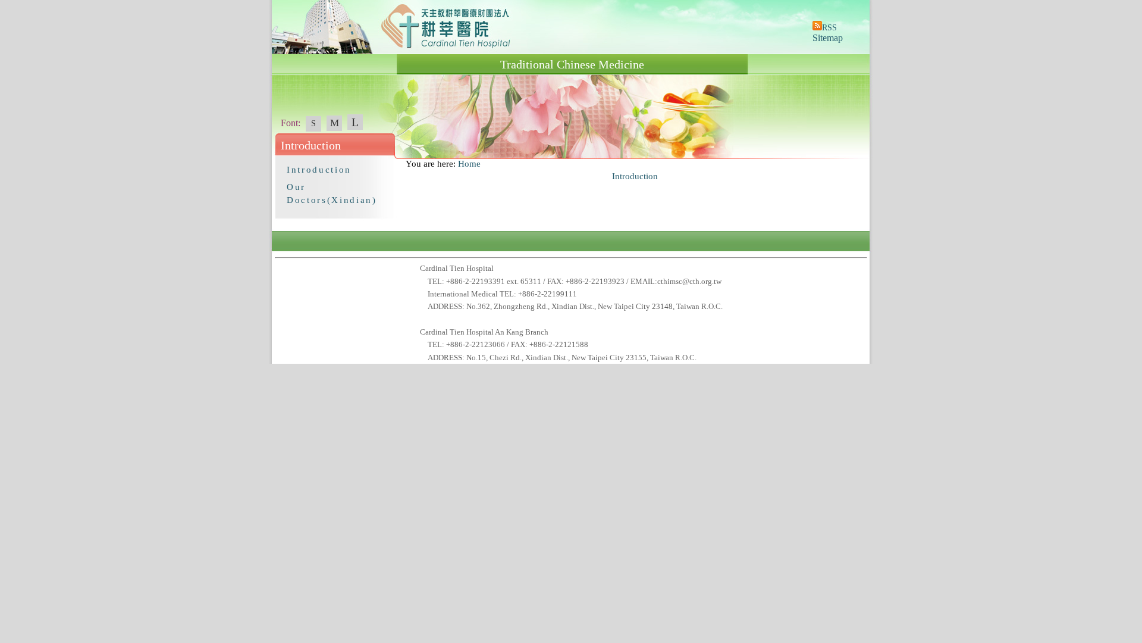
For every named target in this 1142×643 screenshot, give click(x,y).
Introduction (319, 169)
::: (400, 163)
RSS (829, 27)
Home (469, 163)
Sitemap (827, 38)
